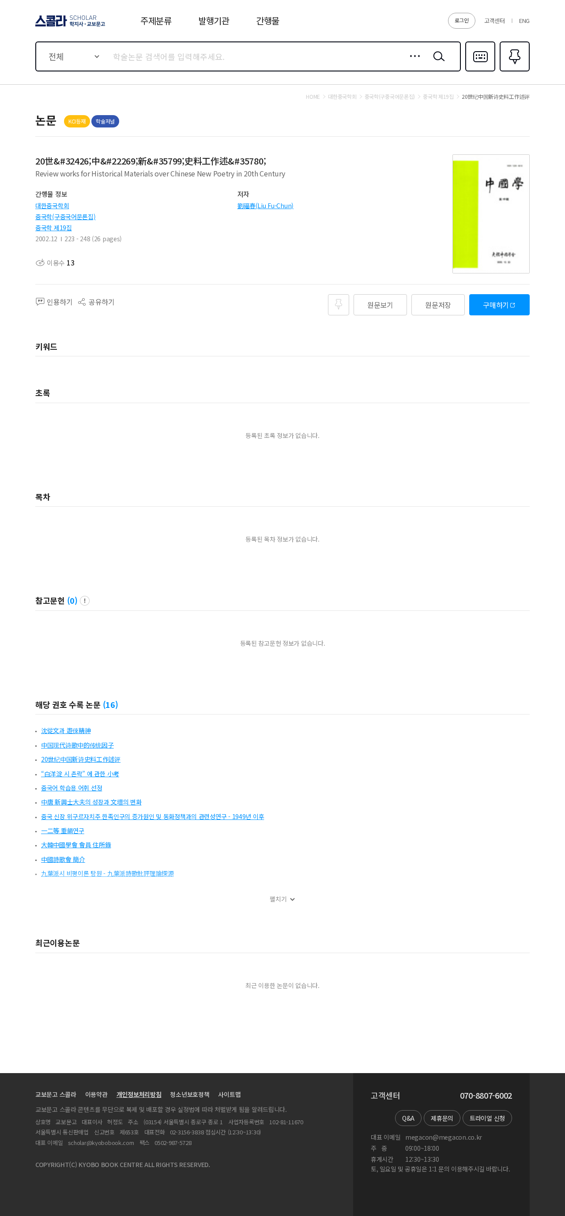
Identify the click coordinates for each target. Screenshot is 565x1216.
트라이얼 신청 (487, 1118)
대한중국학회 (52, 205)
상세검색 (412, 63)
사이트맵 (229, 1094)
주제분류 (156, 20)
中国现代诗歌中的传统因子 (77, 745)
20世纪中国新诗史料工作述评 (81, 759)
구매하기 (496, 304)
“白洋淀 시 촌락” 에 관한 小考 (80, 773)
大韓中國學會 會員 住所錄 (76, 844)
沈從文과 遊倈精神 (65, 730)
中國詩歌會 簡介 (63, 859)
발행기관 (214, 20)
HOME (313, 97)
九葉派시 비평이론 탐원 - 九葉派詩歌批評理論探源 (107, 873)
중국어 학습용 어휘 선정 (71, 787)
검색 (437, 63)
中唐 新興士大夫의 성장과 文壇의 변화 (91, 801)
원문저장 (438, 304)
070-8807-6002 (486, 1095)
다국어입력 (480, 70)
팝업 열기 (85, 601)
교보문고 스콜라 (55, 1094)
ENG (524, 20)
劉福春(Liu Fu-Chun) (265, 205)
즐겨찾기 (514, 70)
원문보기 (380, 304)
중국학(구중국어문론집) (65, 216)
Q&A (408, 1118)
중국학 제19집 (53, 227)
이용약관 (96, 1094)
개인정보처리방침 (139, 1094)
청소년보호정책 (189, 1094)
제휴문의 (442, 1118)
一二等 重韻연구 (62, 830)
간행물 (267, 20)
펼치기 (278, 899)
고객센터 (494, 20)
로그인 (462, 20)
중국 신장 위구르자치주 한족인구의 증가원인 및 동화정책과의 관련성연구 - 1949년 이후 (152, 816)
